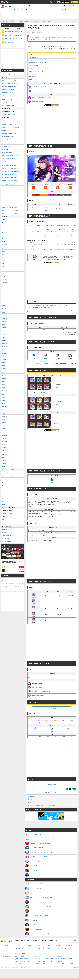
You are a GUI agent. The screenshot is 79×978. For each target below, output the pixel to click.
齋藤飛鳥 (4, 305)
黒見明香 (4, 419)
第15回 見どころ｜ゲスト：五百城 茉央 (10, 171)
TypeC (3, 501)
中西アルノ (4, 466)
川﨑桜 (3, 457)
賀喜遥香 (4, 387)
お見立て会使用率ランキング (8, 105)
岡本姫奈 (4, 447)
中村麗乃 (4, 369)
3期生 (56, 736)
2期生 (48, 736)
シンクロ (31, 79)
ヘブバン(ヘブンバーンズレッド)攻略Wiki (43, 961)
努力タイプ (4, 245)
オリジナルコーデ (33, 76)
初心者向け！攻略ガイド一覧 (8, 114)
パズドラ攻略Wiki (38, 952)
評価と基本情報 (32, 57)
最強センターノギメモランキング (9, 99)
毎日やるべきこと (6, 130)
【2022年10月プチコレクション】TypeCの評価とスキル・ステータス (14, 42)
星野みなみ (4, 315)
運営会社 (52, 940)
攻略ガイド (70, 10)
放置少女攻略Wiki (59, 961)
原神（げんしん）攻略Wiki (20, 956)
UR (30, 802)
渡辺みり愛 (4, 343)
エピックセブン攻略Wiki (40, 956)
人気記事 (7, 28)
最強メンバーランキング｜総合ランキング (11, 80)
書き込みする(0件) (52, 784)
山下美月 (4, 375)
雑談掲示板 (4, 529)
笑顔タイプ (4, 248)
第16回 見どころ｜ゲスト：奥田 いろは (10, 168)
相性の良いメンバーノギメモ (36, 71)
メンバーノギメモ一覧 (7, 513)
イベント (36, 10)
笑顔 (68, 731)
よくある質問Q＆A (6, 146)
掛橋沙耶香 (4, 391)
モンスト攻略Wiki (59, 952)
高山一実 (4, 309)
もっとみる (21, 46)
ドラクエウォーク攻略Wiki (20, 953)
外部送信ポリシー (36, 940)
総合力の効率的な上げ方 (7, 136)
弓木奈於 (4, 432)
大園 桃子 (34, 358)
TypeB (3, 498)
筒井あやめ (4, 410)
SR (2, 232)
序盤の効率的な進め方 (7, 121)
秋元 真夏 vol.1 (52, 482)
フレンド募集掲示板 (6, 535)
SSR (3, 229)
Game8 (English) (60, 940)
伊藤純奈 (4, 324)
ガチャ (31, 10)
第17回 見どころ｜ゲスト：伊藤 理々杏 (10, 165)
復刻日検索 (64, 10)
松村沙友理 (4, 318)
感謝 (46, 210)
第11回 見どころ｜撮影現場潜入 (9, 184)
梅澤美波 (4, 353)
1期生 (70, 208)
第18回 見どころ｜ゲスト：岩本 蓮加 (10, 162)
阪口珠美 (4, 362)
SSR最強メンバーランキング (8, 92)
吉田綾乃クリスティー (7, 378)
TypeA (3, 494)
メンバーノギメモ (57, 10)
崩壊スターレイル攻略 (19, 952)
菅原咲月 (4, 460)
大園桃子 (4, 356)
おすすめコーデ (32, 68)
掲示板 (76, 10)
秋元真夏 (4, 279)
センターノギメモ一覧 (7, 476)
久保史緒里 (4, 359)
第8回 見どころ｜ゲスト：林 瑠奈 (9, 213)
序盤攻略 (3, 10)
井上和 (3, 444)
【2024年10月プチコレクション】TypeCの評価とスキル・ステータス (14, 31)
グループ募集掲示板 (6, 538)
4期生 (64, 736)
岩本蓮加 (4, 350)
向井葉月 (4, 372)
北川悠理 (4, 397)
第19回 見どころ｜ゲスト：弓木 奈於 (10, 158)
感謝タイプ (4, 251)
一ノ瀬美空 (4, 441)
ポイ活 (53, 2)
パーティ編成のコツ (6, 140)
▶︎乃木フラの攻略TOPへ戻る (8, 74)
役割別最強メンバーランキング (9, 86)
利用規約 (17, 940)
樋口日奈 (4, 312)
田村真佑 (4, 406)
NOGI (3, 238)
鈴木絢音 (4, 334)
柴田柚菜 (4, 400)
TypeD (3, 504)
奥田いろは (4, 454)
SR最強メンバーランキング (8, 96)
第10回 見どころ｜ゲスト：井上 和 (9, 207)
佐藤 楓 (45, 358)
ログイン (75, 2)
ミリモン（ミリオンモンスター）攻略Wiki (64, 963)
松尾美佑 (4, 428)
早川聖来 (4, 413)
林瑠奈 (3, 425)
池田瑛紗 (4, 438)
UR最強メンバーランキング (8, 89)
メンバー (41, 10)
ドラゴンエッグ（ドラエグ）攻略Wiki (22, 961)
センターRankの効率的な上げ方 (9, 133)
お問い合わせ (45, 940)
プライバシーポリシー (25, 940)
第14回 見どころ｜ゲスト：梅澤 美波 (10, 174)
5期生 (72, 736)
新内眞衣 (4, 331)
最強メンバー (10, 10)
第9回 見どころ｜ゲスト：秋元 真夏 (10, 210)
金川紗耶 (4, 394)
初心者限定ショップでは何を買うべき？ (11, 127)
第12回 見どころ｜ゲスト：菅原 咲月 (10, 181)
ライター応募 (73, 940)
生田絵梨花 (4, 282)
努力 (36, 731)
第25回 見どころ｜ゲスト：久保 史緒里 (10, 155)
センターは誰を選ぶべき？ (8, 143)
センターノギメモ (48, 10)
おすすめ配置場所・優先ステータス (37, 62)
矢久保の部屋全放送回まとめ (8, 152)
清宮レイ (4, 403)
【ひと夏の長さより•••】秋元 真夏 (53, 257)
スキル (30, 74)
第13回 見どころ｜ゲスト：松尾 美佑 (10, 177)
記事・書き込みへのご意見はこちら (53, 793)
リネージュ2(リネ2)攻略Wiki (41, 963)
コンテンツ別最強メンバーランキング (10, 83)
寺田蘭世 (4, 337)
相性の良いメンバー (33, 65)
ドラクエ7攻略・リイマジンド (21, 948)
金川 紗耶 (70, 358)
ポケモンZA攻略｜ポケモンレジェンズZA (23, 945)
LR (2, 222)
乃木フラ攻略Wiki (32, 796)
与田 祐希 (58, 358)
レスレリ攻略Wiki (59, 956)
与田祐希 (4, 381)
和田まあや (4, 321)
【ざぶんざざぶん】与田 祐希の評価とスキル (14, 35)
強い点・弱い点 (32, 60)
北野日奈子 (4, 327)
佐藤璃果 (4, 422)
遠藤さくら (4, 384)
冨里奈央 (4, 463)
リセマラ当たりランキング (8, 102)
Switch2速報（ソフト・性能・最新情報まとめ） (65, 945)
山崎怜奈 (4, 340)
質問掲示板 (4, 532)
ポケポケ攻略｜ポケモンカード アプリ (63, 948)
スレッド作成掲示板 (6, 542)
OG (31, 736)
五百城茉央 (4, 435)
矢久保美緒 (4, 416)
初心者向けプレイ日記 (7, 124)
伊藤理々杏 (4, 346)
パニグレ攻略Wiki (18, 963)
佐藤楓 (3, 365)
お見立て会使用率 (25, 10)
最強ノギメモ (17, 10)
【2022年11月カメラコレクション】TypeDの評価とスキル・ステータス (14, 39)
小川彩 (3, 451)
